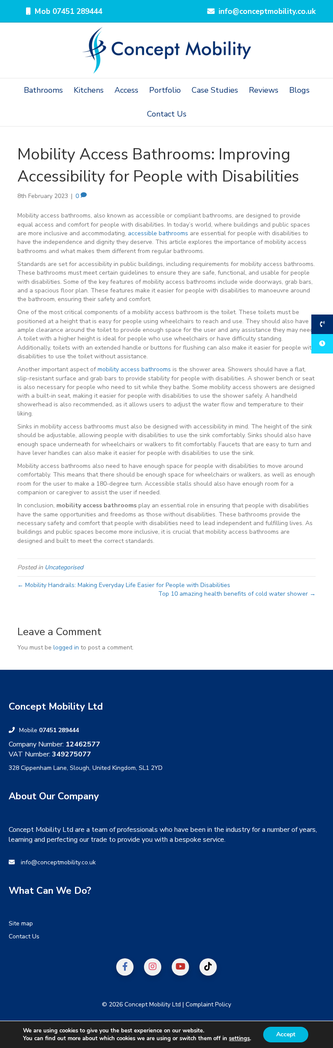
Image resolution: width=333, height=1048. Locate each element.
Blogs (299, 90)
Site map (21, 923)
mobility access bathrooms (134, 369)
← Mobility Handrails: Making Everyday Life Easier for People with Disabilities (123, 585)
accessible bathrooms (158, 233)
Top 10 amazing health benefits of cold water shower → (237, 594)
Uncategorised (64, 567)
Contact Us (166, 114)
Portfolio (165, 90)
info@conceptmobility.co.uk (58, 862)
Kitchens (89, 90)
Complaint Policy (208, 1004)
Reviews (263, 90)
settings (239, 1038)
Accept (285, 1034)
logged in (66, 647)
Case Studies (215, 90)
